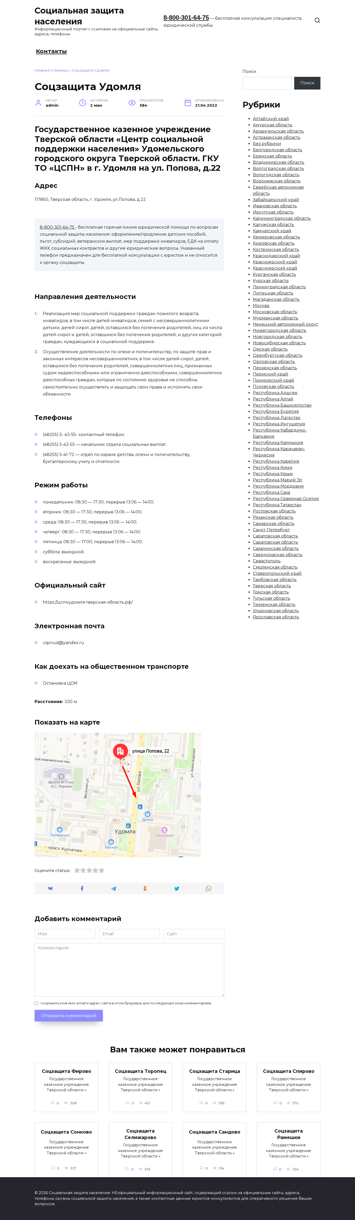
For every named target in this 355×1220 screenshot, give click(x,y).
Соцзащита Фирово (66, 1071)
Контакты (51, 51)
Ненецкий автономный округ (285, 324)
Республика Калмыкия (278, 442)
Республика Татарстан (277, 504)
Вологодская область (276, 174)
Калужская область (273, 224)
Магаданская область (276, 299)
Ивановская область (275, 205)
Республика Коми (272, 467)
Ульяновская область (276, 610)
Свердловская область (278, 554)
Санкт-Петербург (271, 529)
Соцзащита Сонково (66, 1132)
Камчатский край (272, 230)
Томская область (271, 592)
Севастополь (267, 560)
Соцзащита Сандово (214, 1132)
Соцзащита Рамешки (288, 1134)
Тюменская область (274, 604)
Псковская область (273, 386)
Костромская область (276, 249)
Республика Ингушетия (279, 423)
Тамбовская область (275, 579)
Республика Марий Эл (277, 480)
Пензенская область (275, 367)
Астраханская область (276, 137)
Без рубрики (267, 143)
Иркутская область (273, 212)
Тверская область (272, 585)
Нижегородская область (279, 330)
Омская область (270, 349)
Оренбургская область (278, 355)
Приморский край (273, 380)
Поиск (249, 71)
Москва (261, 305)
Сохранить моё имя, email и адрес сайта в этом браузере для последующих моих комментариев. (126, 1003)
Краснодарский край (276, 255)
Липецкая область (273, 293)
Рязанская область (273, 517)
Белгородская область (277, 149)
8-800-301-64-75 (186, 17)
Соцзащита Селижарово (140, 1134)
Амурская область (272, 124)
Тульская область (271, 598)
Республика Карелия (276, 461)
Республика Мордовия (278, 486)
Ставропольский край (277, 573)
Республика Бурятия (276, 411)
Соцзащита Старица (214, 1071)
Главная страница (52, 70)
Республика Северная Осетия (286, 498)
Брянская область (272, 156)
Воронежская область (277, 181)
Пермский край (270, 374)
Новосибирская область (279, 342)
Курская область (271, 280)
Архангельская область (278, 131)
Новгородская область (278, 336)
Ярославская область (276, 617)
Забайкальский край (276, 199)
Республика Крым (273, 473)
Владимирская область (278, 162)
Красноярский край (275, 262)
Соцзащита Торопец (140, 1071)
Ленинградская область (279, 286)
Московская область (275, 311)
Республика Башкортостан (282, 405)
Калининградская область (282, 218)
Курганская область (274, 274)
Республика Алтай (273, 399)
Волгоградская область (278, 168)
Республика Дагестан (276, 417)
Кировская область (274, 243)
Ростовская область (274, 511)
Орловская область (274, 361)
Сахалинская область (276, 548)
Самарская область (273, 523)
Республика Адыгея (275, 392)
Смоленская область (275, 567)
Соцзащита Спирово (288, 1071)
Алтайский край (271, 118)
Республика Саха (271, 492)
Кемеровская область (276, 237)
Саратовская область (275, 536)
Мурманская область (275, 318)
